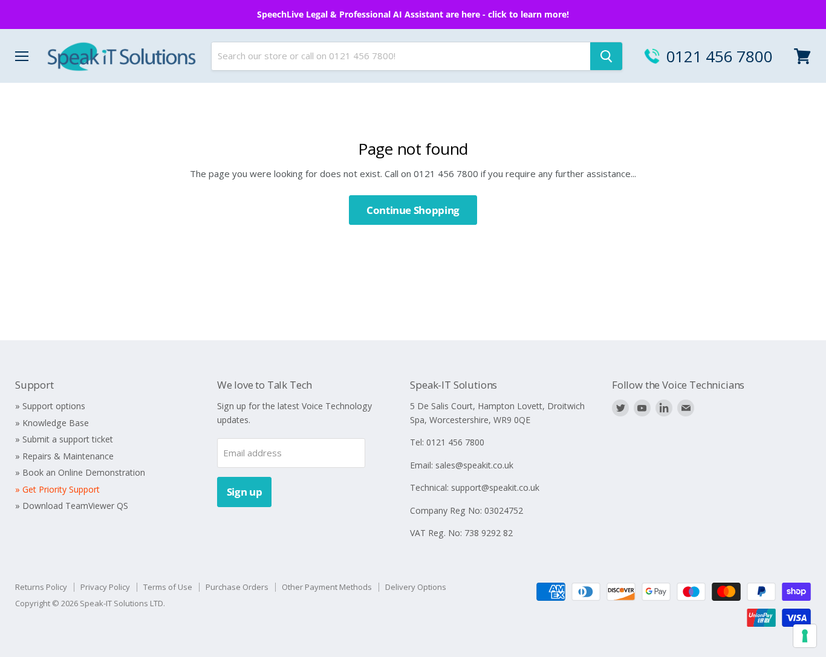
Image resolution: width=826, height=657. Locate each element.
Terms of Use (167, 586)
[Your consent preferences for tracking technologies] (804, 635)
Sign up (244, 492)
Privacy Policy (105, 586)
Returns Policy (41, 586)
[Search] (606, 56)
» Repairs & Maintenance (64, 456)
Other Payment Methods (327, 586)
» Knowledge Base (52, 423)
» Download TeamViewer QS (71, 505)
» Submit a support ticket (64, 439)
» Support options (50, 406)
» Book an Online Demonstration (80, 472)
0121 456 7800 (719, 56)
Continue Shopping (413, 210)
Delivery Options (415, 586)
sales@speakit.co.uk (474, 465)
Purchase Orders (237, 586)
